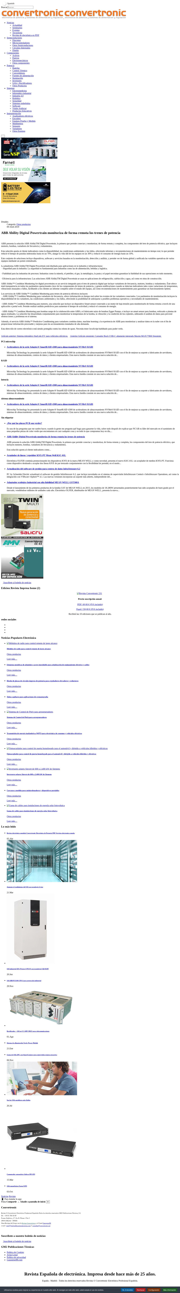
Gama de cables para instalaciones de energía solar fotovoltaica (32, 811)
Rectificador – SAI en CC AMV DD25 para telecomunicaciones (28, 1031)
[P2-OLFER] (29, 158)
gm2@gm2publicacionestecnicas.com (18, 1226)
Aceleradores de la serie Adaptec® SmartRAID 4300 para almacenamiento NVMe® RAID (50, 347)
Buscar (4, 7)
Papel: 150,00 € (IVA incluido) (90, 609)
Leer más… (12, 659)
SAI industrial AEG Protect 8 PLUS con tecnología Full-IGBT (28, 969)
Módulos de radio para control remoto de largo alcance (29, 649)
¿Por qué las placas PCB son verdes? (24, 423)
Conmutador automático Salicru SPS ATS (21, 1174)
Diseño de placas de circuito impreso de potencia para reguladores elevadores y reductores (42, 681)
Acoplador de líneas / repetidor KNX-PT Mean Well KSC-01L (36, 455)
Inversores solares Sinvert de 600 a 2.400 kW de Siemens (29, 774)
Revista (12, 1196)
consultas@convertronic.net (41, 1226)
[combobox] (20, 7)
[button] (10, 22)
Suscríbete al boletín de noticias (17, 582)
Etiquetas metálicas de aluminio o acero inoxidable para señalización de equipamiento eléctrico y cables (48, 665)
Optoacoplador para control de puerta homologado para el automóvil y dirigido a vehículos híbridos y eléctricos (51, 754)
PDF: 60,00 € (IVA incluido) (90, 604)
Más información (169, 1290)
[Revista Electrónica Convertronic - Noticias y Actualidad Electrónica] (63, 18)
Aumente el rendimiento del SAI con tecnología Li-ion (25, 887)
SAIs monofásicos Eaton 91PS (17, 1186)
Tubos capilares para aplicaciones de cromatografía (27, 697)
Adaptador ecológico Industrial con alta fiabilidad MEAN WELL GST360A (43, 482)
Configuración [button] (153, 1290)
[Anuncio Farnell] (23, 181)
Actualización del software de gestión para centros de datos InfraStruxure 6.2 (43, 469)
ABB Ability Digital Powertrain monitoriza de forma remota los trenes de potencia (46, 436)
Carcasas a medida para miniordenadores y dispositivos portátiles (33, 790)
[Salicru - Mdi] (22, 535)
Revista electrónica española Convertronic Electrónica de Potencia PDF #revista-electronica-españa (41, 833)
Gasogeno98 (47, 1223)
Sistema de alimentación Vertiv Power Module (22, 1043)
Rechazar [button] (140, 1290)
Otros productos (23, 224)
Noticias (4, 1196)
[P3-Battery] (25, 202)
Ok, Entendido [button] (127, 1290)
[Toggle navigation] (3, 136)
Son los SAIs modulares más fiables (18, 1100)
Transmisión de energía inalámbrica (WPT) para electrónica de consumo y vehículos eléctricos (44, 733)
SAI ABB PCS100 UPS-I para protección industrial (24, 980)
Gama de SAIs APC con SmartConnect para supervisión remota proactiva (32, 1055)
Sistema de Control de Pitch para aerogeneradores (27, 717)
